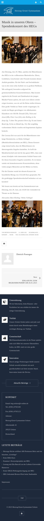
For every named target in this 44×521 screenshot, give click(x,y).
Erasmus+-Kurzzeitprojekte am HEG (16, 461)
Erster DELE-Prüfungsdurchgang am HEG (18, 471)
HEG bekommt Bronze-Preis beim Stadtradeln (20, 474)
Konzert (4, 234)
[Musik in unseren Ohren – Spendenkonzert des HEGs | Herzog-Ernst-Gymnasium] (22, 10)
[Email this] (4, 243)
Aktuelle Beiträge (21, 383)
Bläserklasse (33, 232)
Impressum (6, 482)
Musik (11, 234)
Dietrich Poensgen (10, 232)
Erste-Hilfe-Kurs (9, 458)
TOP (22, 498)
